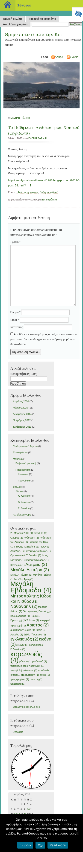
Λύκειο (19, 491)
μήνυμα (25, 661)
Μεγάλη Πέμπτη (20, 117)
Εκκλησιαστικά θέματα (25, 446)
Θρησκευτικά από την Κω (33, 34)
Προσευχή (18, 620)
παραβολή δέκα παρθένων (27, 665)
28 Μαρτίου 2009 (21, 533)
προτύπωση (30, 674)
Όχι (40, 845)
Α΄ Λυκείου (24, 495)
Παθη (43, 192)
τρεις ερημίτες (19, 679)
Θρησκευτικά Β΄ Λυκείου (25, 555)
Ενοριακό (18, 731)
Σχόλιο (15, 242)
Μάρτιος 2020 (20, 407)
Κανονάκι (23, 474)
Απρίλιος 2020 (21, 401)
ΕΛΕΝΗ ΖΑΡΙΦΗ (37, 138)
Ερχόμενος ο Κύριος (37, 551)
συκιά (45, 674)
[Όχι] (77, 833)
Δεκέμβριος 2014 (22, 414)
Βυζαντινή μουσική (25, 463)
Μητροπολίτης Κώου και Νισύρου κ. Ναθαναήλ (30, 601)
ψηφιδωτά (52, 192)
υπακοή (36, 679)
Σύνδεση (24, 5)
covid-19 (40, 533)
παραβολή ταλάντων (23, 670)
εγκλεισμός (24, 639)
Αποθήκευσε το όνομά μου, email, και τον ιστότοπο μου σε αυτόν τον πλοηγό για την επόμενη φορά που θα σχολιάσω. (43, 339)
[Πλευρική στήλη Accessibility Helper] (77, 12)
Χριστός (38, 625)
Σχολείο (17, 486)
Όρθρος (16, 537)
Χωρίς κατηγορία (22, 514)
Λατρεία (36, 564)
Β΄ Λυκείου (24, 502)
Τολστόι (33, 620)
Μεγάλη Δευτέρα (29, 569)
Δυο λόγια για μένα (15, 24)
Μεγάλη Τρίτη (23, 579)
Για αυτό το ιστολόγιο (42, 18)
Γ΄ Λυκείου (24, 508)
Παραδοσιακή (22, 469)
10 (28, 809)
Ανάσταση (23, 192)
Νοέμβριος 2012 (22, 420)
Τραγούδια (24, 480)
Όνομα (15, 312)
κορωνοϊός (26, 657)
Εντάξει (25, 845)
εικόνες (34, 192)
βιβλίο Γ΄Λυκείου (35, 634)
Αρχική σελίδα (12, 18)
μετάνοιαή (39, 661)
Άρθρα (59, 57)
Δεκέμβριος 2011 (22, 426)
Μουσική (18, 459)
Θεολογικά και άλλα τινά (26, 706)
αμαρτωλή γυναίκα (22, 630)
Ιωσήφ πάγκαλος (37, 560)
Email (14, 320)
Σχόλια (74, 57)
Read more (58, 845)
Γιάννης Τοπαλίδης (26, 546)
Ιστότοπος (16, 327)
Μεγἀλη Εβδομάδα (31, 587)
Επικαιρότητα (49, 199)
